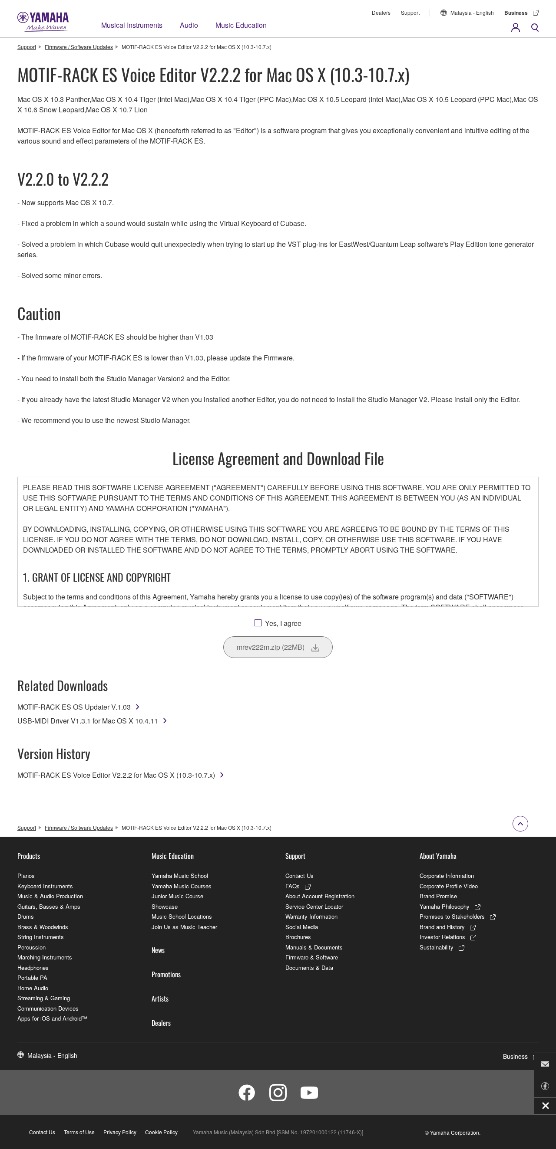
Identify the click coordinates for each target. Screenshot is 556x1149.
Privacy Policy (119, 1132)
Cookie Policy (161, 1132)
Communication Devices (48, 1008)
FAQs (292, 886)
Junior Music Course (177, 896)
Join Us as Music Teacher (184, 927)
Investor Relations (442, 937)
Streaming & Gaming (43, 998)
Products (28, 856)
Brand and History (442, 927)
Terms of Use (79, 1132)
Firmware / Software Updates (79, 46)
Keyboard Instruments (45, 886)
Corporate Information (447, 875)
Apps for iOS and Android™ (52, 1018)
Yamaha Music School (180, 875)
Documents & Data (309, 967)
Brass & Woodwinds (42, 927)
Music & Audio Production (50, 896)
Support (410, 12)
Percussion (31, 947)
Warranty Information (311, 916)
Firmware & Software (311, 957)
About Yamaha (438, 856)
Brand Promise (438, 896)
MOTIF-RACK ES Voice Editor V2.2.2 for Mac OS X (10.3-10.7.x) (116, 775)
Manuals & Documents (314, 947)
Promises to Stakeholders (452, 916)
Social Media (301, 927)
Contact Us (299, 875)
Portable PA (32, 977)
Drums (25, 916)
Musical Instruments (131, 25)
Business (516, 12)
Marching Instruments (44, 957)
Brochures (298, 937)
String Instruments (40, 937)
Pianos (26, 875)
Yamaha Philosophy (445, 906)
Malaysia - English (472, 12)
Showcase (165, 906)
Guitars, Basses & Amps (48, 906)
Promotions (166, 974)
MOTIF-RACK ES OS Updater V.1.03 (74, 707)
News (158, 950)
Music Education (241, 25)
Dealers (381, 12)
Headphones (33, 967)
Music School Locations (182, 916)
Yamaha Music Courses (182, 886)
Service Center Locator (314, 906)
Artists (160, 998)
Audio (189, 25)
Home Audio (32, 988)
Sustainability (436, 947)
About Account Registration (319, 896)
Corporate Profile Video (449, 886)
